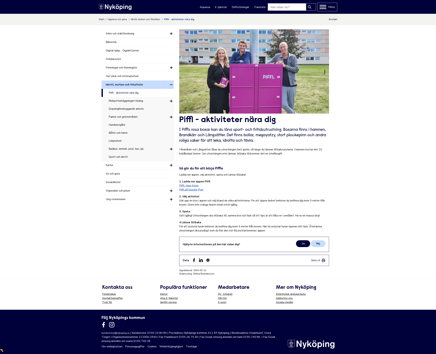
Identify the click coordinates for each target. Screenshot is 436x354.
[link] (318, 260)
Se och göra (113, 174)
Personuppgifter (135, 346)
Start (101, 19)
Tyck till (107, 302)
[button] (171, 33)
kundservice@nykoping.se (116, 333)
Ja (303, 243)
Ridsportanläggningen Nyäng (126, 101)
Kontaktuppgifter (112, 298)
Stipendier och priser (118, 191)
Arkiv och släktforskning (120, 33)
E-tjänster (221, 7)
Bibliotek (111, 42)
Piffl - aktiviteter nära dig (123, 93)
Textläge (191, 346)
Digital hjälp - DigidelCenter (122, 50)
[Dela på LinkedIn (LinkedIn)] (201, 260)
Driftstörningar (240, 7)
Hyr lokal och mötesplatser (122, 76)
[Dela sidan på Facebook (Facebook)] (194, 260)
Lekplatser (115, 141)
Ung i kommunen (116, 199)
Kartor (164, 294)
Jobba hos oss (284, 298)
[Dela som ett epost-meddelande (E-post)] (208, 260)
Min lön (222, 298)
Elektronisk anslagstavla (291, 294)
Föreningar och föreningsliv (121, 67)
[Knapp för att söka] (311, 7)
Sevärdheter (113, 182)
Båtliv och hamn (118, 133)
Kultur (109, 165)
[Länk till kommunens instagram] (111, 324)
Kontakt (333, 19)
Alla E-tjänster (169, 298)
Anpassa (205, 7)
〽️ (1, 350)
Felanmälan (109, 294)
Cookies (152, 346)
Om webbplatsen (112, 346)
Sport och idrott (118, 157)
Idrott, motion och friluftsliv (146, 19)
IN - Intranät (225, 294)
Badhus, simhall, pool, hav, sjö (126, 149)
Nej (318, 243)
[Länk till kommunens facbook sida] (103, 324)
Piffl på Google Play (191, 190)
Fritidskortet (113, 59)
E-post (222, 302)
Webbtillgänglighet (171, 346)
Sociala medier (284, 302)
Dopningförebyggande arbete (126, 109)
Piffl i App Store (189, 185)
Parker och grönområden (123, 117)
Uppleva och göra (118, 19)
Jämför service (168, 302)
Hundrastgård (117, 125)
